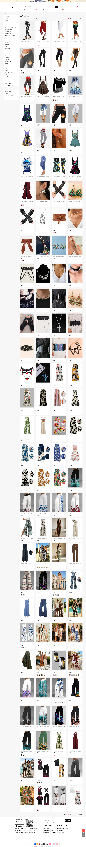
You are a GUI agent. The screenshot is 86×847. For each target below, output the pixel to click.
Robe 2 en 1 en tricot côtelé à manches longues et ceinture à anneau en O (27, 201)
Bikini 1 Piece (7, 97)
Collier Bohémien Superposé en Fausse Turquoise (59, 284)
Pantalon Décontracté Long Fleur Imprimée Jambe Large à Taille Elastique (27, 513)
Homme (7, 57)
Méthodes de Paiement (33, 834)
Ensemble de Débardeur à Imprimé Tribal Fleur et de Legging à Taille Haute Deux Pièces (59, 176)
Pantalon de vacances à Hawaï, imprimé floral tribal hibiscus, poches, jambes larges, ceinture (27, 488)
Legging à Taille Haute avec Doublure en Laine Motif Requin (59, 124)
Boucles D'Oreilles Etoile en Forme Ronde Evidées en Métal (43, 201)
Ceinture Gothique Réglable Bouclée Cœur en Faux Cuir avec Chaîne (27, 284)
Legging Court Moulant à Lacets (59, 41)
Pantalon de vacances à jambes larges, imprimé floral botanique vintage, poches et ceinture (43, 488)
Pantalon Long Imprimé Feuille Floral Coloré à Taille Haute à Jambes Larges (59, 726)
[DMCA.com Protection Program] (59, 844)
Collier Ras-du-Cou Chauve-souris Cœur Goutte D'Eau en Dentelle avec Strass (27, 383)
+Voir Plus (7, 99)
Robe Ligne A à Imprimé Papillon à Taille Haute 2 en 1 (75, 96)
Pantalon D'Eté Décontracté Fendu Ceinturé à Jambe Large (27, 671)
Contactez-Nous (46, 839)
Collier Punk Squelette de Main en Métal (43, 284)
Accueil (5, 13)
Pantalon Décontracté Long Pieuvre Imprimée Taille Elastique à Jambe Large (59, 698)
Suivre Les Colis (32, 836)
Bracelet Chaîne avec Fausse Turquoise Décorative (75, 256)
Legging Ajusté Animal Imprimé (27, 41)
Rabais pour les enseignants (62, 838)
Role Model (59, 834)
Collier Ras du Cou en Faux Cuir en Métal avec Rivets (75, 284)
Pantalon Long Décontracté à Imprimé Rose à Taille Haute (27, 751)
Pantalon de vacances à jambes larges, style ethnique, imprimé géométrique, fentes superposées (27, 538)
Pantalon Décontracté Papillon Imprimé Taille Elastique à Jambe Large (43, 513)
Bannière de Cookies (19, 836)
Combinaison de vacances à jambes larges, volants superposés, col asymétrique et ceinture (75, 538)
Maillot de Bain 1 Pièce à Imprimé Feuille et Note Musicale (27, 124)
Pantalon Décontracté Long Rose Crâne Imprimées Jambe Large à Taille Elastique (27, 726)
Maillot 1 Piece (8, 91)
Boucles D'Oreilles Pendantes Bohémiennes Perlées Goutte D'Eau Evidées (75, 309)
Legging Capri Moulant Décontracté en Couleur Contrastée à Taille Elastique (43, 124)
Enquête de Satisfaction (47, 834)
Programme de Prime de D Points (49, 832)
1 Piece (6, 93)
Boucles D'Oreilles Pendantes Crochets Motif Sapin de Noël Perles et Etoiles (75, 201)
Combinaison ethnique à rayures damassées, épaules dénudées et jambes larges (43, 538)
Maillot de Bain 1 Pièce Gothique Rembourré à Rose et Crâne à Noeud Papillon (75, 176)
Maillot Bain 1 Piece (9, 95)
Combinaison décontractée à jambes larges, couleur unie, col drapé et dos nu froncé (59, 538)
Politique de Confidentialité (20, 834)
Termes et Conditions (19, 838)
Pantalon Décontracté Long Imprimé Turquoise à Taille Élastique (43, 698)
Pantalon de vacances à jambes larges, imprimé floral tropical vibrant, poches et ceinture (59, 488)
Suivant (80, 18)
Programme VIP (60, 830)
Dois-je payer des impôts (48, 830)
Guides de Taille (32, 832)
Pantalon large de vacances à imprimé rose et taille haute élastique (75, 513)
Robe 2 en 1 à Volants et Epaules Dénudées (43, 96)
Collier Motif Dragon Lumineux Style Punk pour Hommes (43, 383)
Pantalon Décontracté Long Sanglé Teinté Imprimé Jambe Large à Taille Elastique (27, 591)
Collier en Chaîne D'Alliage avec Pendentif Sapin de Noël (43, 256)
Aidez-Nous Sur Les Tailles (48, 838)
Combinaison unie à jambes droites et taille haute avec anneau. (75, 751)
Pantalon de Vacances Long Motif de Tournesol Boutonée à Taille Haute (43, 751)
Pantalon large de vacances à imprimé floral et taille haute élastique (59, 513)
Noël (6, 74)
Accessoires (7, 44)
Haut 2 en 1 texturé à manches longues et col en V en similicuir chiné (59, 96)
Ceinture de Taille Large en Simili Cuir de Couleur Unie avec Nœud (27, 256)
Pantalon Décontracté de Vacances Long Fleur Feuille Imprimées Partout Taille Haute (75, 726)
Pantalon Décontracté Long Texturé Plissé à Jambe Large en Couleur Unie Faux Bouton (75, 563)
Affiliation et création (61, 832)
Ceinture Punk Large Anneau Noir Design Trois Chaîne (59, 309)
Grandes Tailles (8, 83)
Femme (6, 18)
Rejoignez (67, 820)
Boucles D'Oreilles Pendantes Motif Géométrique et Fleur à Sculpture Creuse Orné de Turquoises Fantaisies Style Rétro (59, 256)
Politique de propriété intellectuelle (21, 832)
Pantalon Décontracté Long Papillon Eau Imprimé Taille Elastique (75, 488)
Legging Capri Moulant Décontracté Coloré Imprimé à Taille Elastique (75, 41)
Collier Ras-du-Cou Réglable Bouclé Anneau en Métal (27, 309)
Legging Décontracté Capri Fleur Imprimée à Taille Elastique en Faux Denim (43, 176)
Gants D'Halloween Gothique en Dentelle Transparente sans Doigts (59, 201)
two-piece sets (8, 33)
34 (78, 18)
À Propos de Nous (18, 830)
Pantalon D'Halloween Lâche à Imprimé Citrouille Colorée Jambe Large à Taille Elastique (43, 591)
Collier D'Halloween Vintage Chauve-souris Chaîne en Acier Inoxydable (43, 309)
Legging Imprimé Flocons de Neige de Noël (43, 41)
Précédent (65, 18)
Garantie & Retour (32, 839)
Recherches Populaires (10, 89)
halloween (7, 80)
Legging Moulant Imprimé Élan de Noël (27, 96)
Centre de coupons (46, 836)
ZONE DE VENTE (8, 65)
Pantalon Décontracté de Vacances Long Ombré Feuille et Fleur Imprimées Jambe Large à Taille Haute (43, 726)
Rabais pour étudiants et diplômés (63, 836)
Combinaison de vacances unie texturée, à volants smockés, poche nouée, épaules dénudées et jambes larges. (27, 563)
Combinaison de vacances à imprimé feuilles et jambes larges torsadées (59, 751)
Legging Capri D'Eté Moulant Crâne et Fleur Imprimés (75, 124)
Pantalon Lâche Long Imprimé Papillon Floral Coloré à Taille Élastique (27, 698)
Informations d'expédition (34, 838)
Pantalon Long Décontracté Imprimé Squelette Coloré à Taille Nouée (75, 698)
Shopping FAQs (32, 830)
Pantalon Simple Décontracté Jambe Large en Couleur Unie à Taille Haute (75, 778)
